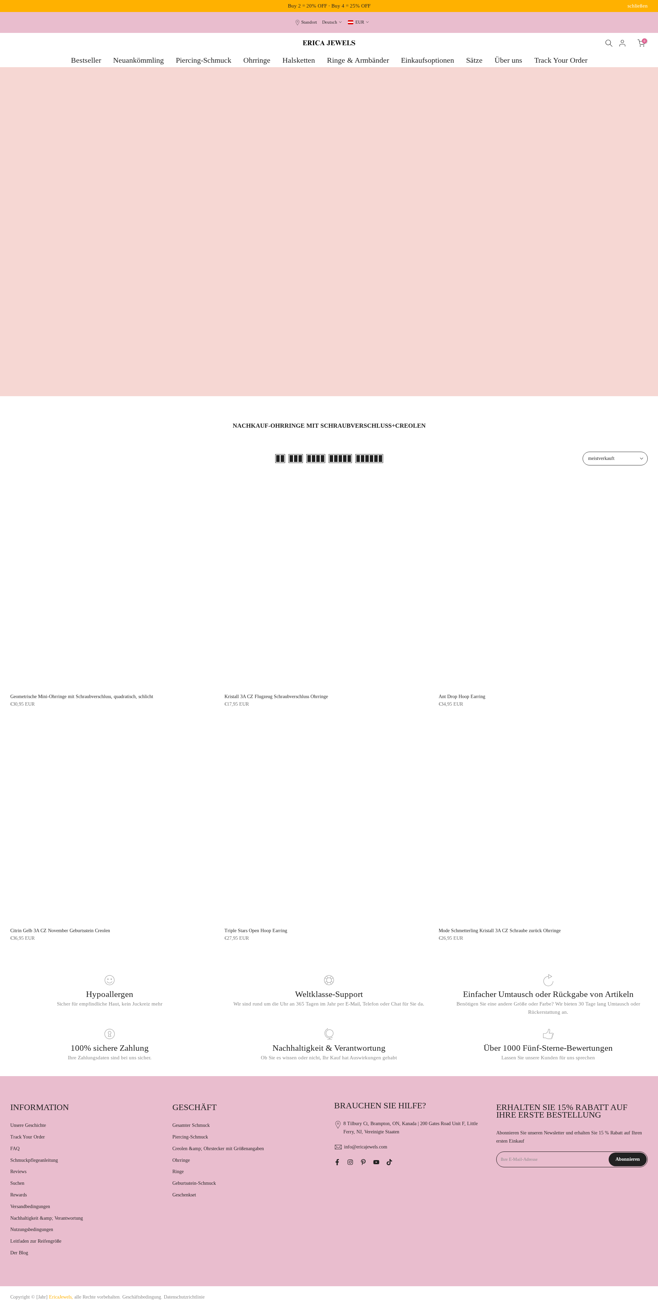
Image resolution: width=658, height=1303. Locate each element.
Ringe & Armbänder (358, 60)
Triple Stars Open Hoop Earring (255, 930)
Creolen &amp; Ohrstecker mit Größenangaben (218, 1148)
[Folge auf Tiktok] (389, 1162)
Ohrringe (256, 60)
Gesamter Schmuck (191, 1125)
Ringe (178, 1171)
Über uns (508, 60)
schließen (20, 6)
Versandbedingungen (30, 1206)
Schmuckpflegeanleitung (34, 1160)
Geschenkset (184, 1194)
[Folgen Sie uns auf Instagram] (350, 1162)
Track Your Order (560, 60)
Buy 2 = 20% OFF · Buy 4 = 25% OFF (329, 6)
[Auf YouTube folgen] (376, 1162)
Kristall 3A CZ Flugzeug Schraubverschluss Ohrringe (276, 696)
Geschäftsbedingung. (142, 1297)
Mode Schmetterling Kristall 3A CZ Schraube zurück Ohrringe (500, 930)
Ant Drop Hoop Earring (462, 696)
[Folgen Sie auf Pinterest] (363, 1162)
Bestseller (86, 60)
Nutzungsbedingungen (31, 1229)
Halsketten (298, 60)
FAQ (15, 1148)
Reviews (18, 1171)
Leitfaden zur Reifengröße (35, 1241)
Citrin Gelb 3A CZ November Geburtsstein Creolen (60, 930)
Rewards (18, 1194)
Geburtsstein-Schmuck (194, 1183)
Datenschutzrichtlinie (184, 1297)
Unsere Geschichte (28, 1125)
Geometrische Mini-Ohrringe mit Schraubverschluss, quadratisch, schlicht (81, 696)
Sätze (474, 60)
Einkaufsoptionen (427, 60)
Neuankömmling (138, 60)
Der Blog (19, 1252)
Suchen (17, 1183)
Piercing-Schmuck (203, 60)
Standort (309, 22)
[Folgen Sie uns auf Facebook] (337, 1162)
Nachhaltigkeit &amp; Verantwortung (46, 1218)
